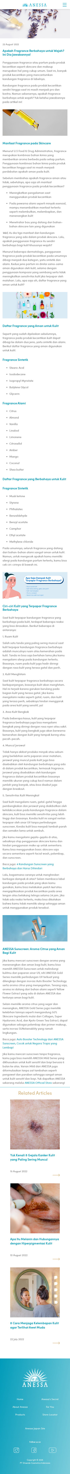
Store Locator (50, 1414)
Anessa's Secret (50, 1399)
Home (20, 1399)
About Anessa (20, 1406)
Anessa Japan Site (35, 1428)
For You (50, 1406)
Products (20, 1414)
